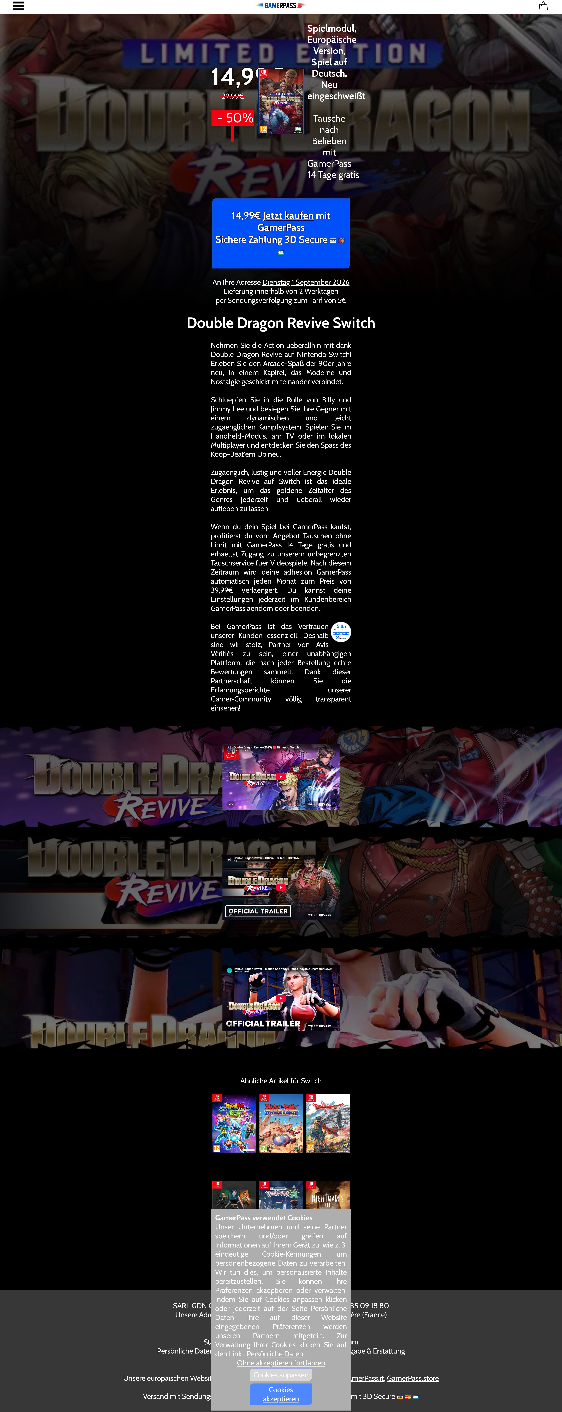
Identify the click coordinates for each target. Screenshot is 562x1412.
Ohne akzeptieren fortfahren (281, 1362)
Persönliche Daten (275, 1353)
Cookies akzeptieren (281, 1394)
